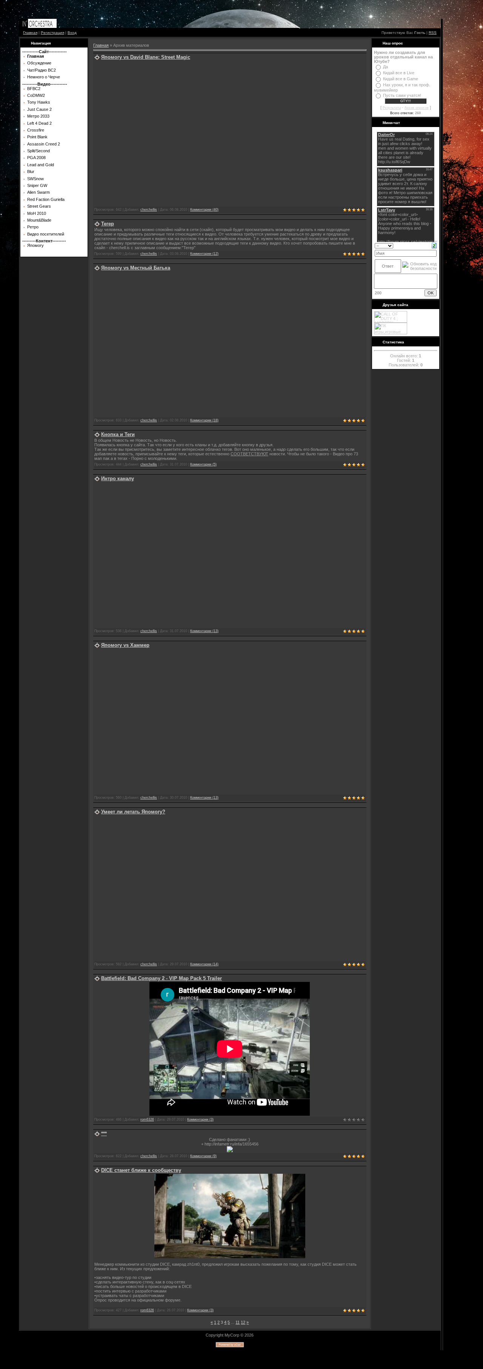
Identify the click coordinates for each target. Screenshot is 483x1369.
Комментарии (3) (200, 1119)
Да (385, 66)
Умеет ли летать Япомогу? (133, 812)
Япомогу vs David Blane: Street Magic (145, 57)
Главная (30, 33)
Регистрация (52, 33)
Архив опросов (417, 108)
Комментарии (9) (203, 1156)
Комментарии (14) (204, 964)
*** (104, 1133)
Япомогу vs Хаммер (125, 645)
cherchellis (148, 209)
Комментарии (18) (204, 420)
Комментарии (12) (204, 254)
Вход (72, 33)
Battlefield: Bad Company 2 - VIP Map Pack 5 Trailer (161, 978)
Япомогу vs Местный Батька (135, 268)
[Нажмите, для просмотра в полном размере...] (229, 1256)
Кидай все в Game (400, 79)
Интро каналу (117, 478)
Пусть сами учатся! (402, 95)
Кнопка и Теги (118, 434)
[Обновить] (434, 245)
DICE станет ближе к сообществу (141, 1170)
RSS (433, 33)
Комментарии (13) (204, 631)
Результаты (392, 108)
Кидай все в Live (398, 72)
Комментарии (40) (204, 209)
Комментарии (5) (203, 464)
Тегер (107, 224)
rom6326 (147, 1119)
